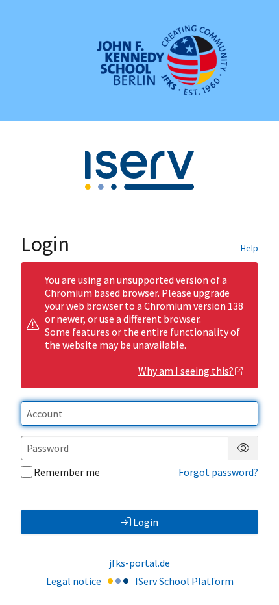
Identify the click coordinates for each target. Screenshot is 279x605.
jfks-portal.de (139, 562)
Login (145, 521)
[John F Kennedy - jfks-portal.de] (139, 60)
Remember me (67, 471)
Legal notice (73, 580)
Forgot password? (218, 471)
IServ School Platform (184, 580)
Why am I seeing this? (186, 370)
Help (249, 248)
